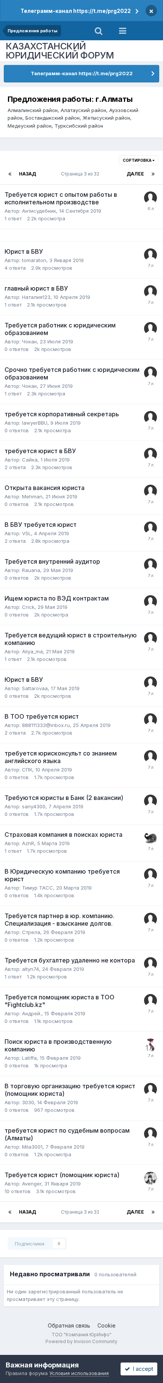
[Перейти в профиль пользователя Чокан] (150, 328)
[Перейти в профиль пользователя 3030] (150, 1089)
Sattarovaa (35, 688)
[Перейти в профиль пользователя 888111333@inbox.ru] (150, 719)
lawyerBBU (34, 423)
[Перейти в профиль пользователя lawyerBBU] (150, 417)
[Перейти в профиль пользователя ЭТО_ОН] (150, 638)
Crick (28, 607)
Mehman (32, 496)
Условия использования (79, 1373)
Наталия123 (36, 297)
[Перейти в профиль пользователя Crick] (150, 601)
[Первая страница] (10, 174)
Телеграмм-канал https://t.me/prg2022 (75, 11)
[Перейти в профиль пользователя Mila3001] (150, 1133)
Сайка (30, 460)
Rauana (31, 570)
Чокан (29, 341)
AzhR (28, 843)
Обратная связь (69, 1325)
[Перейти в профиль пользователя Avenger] (150, 1178)
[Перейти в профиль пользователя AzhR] (150, 837)
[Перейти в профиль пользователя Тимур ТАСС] (150, 874)
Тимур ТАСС (37, 888)
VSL (26, 533)
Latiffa (29, 1058)
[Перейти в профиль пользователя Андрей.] (150, 1000)
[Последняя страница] (153, 174)
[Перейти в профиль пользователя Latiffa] (150, 1044)
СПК (27, 770)
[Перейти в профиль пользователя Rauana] (150, 564)
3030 (28, 1102)
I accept (141, 1369)
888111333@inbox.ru (46, 725)
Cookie (106, 1325)
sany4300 (33, 806)
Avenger (31, 1184)
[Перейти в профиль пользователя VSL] (150, 528)
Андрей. (31, 1013)
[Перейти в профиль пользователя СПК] (150, 756)
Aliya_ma (32, 651)
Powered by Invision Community (81, 1341)
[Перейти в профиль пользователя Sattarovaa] (150, 682)
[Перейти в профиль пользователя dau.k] (150, 254)
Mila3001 (32, 1147)
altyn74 (30, 969)
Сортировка (137, 160)
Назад (27, 174)
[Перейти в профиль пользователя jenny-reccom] (150, 197)
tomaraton (34, 260)
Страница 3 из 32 (81, 174)
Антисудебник (39, 211)
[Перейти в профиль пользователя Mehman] (150, 491)
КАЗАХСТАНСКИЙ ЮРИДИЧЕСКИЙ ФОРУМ (60, 51)
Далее (135, 174)
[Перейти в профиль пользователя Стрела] (150, 919)
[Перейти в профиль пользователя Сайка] (150, 454)
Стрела (31, 932)
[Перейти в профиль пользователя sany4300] (150, 801)
